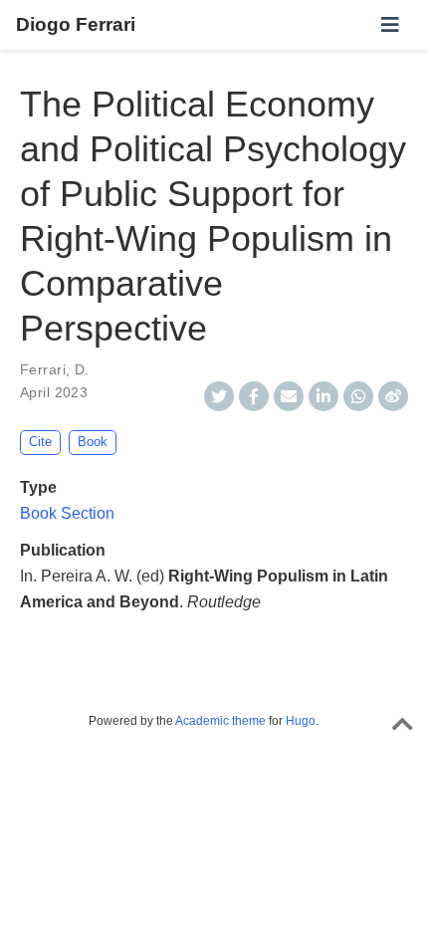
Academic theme (220, 721)
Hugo (301, 721)
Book (92, 441)
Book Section (67, 513)
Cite (40, 441)
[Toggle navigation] (390, 25)
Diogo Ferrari (75, 24)
